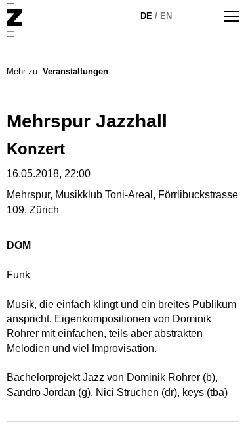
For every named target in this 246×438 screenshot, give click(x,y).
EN (166, 16)
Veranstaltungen (75, 71)
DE (146, 16)
